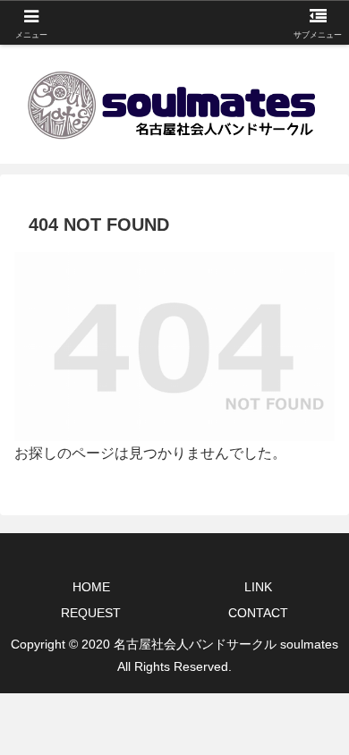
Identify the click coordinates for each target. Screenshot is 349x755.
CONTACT (258, 613)
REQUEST (91, 613)
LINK (258, 587)
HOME (91, 587)
